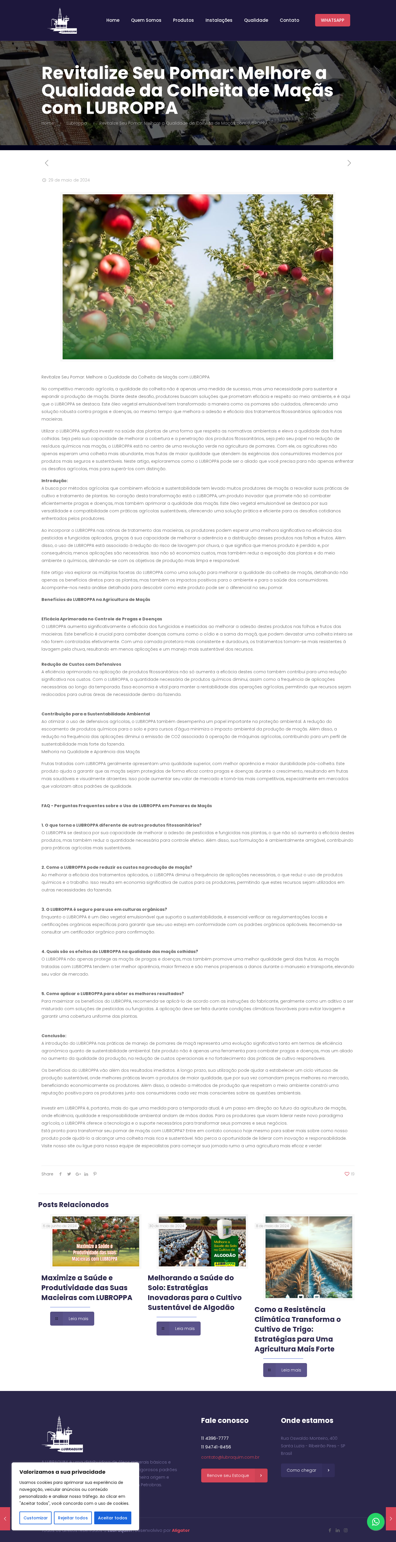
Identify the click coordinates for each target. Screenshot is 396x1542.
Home (47, 123)
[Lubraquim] (62, 20)
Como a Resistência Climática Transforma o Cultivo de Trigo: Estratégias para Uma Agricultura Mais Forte (298, 1329)
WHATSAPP (332, 20)
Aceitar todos (112, 1518)
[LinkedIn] (338, 1530)
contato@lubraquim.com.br (230, 1457)
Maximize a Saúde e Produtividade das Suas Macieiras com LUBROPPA (86, 1287)
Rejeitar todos (73, 1518)
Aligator (181, 1530)
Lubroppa (77, 123)
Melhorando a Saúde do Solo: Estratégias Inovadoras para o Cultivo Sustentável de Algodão (195, 1292)
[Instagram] (346, 1530)
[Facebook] (330, 1530)
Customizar (35, 1518)
